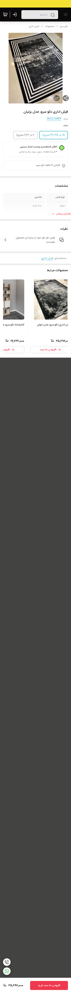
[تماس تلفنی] (7, 962)
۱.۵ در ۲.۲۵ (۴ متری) (54, 135)
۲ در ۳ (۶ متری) (25, 135)
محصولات (49, 26)
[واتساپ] (7, 971)
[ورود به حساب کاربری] (15, 14)
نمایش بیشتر (63, 214)
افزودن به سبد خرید (49, 985)
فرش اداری (34, 26)
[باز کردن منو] (65, 14)
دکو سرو (64, 26)
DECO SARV (54, 119)
